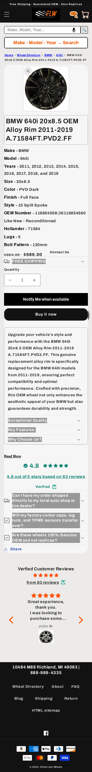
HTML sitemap (46, 710)
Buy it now (46, 314)
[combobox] (42, 30)
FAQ (75, 686)
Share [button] (16, 549)
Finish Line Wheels (51, 767)
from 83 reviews (43, 582)
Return (71, 698)
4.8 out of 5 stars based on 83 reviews (46, 476)
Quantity (11, 269)
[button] (7, 14)
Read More (12, 456)
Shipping (43, 698)
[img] (45, 575)
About (57, 686)
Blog (19, 698)
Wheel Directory (28, 686)
